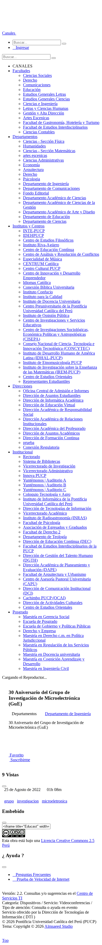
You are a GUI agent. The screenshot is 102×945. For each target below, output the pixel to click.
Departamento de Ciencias (44, 221)
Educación (32, 89)
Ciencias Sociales (37, 75)
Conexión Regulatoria (41, 447)
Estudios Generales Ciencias (46, 99)
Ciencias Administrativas (43, 160)
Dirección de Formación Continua (51, 438)
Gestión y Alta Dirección (43, 113)
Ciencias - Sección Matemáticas (49, 151)
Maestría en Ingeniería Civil (46, 668)
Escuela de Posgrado (40, 621)
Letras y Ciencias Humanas (45, 108)
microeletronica (54, 801)
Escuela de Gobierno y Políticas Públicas (56, 626)
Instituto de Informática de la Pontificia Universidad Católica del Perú (55, 501)
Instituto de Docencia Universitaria (51, 301)
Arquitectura (33, 169)
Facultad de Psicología (41, 522)
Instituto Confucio (38, 292)
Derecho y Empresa (39, 631)
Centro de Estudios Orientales (47, 376)
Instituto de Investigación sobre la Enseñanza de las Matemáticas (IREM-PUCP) (60, 369)
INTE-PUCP (34, 231)
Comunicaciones (36, 85)
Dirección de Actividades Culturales (52, 602)
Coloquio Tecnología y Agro (46, 494)
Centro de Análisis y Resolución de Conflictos (61, 254)
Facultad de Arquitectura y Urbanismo (54, 574)
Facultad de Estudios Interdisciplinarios (55, 127)
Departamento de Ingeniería (46, 183)
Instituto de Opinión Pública (46, 315)
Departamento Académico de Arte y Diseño (59, 212)
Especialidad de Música (42, 259)
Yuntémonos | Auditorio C (44, 489)
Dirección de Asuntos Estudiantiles (52, 395)
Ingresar (21, 47)
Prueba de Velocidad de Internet (41, 879)
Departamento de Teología (45, 536)
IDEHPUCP (33, 235)
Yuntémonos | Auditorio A (44, 480)
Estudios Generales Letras (44, 94)
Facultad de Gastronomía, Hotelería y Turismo (61, 122)
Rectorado (31, 456)
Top (5, 940)
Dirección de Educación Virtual (49, 405)
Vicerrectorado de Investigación (49, 466)
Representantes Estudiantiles (46, 381)
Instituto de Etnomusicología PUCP (52, 362)
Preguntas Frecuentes (32, 874)
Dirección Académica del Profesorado (54, 428)
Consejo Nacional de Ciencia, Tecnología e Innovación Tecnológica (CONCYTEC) (58, 346)
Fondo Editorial (36, 193)
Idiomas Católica (37, 282)
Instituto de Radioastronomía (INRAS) (55, 518)
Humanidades (34, 146)
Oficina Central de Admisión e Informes (56, 391)
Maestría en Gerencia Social (46, 616)
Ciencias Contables (39, 132)
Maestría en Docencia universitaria (51, 654)
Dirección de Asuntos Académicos (51, 433)
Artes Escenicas (36, 118)
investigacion (28, 801)
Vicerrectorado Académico (45, 513)
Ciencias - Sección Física (43, 141)
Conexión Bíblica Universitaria (48, 287)
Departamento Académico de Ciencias (54, 198)
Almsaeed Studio (58, 926)
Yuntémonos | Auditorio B (44, 485)
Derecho (30, 80)
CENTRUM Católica (41, 263)
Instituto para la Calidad (42, 296)
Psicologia (31, 179)
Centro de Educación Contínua (48, 249)
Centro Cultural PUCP (41, 268)
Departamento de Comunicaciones (51, 188)
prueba (28, 442)
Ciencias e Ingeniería (40, 103)
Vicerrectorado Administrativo (48, 471)
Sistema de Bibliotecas (41, 461)
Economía (31, 165)
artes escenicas (35, 155)
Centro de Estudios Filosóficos (48, 240)
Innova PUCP (34, 475)
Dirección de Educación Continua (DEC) (57, 541)
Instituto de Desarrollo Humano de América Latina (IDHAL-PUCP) (59, 355)
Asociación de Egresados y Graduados (55, 527)
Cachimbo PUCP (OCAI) (44, 598)
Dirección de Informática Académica (53, 400)
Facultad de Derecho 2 (41, 532)
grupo (9, 801)
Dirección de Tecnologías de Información (57, 508)
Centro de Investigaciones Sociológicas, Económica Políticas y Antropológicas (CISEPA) (56, 334)
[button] (9, 33)
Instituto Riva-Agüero (41, 245)
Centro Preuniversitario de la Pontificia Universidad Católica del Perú (55, 308)
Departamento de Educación (46, 216)
